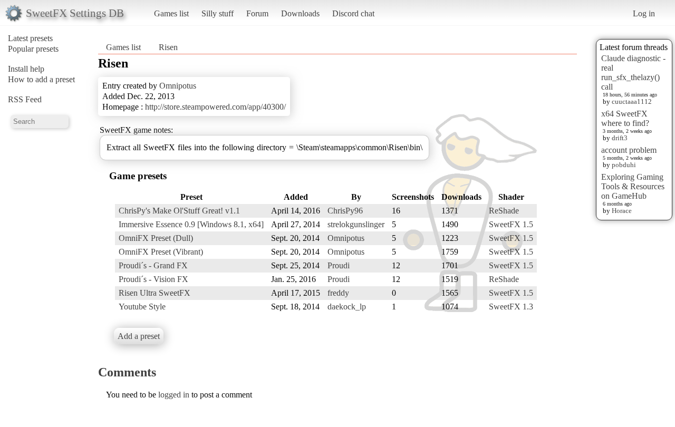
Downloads (300, 13)
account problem (629, 149)
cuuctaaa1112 (632, 101)
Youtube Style (142, 306)
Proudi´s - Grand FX (153, 265)
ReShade (504, 210)
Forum (257, 13)
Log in (644, 13)
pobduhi (624, 165)
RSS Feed (25, 99)
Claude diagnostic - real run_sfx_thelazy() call (633, 72)
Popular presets (33, 48)
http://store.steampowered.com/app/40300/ (215, 106)
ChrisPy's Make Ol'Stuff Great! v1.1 (179, 210)
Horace (622, 211)
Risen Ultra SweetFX (154, 292)
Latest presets (30, 38)
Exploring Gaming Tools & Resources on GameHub (632, 186)
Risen (168, 47)
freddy (338, 292)
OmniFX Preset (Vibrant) (161, 251)
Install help (26, 68)
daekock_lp (346, 306)
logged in (173, 394)
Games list (171, 13)
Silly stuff (217, 13)
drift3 (620, 138)
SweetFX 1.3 (511, 306)
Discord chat (353, 13)
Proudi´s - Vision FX (153, 279)
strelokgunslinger (355, 224)
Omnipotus (177, 85)
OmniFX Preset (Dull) (156, 238)
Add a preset (139, 336)
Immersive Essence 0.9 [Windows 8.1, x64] (191, 224)
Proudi (338, 265)
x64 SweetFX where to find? (625, 118)
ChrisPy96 (345, 210)
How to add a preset (41, 79)
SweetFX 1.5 (511, 224)
